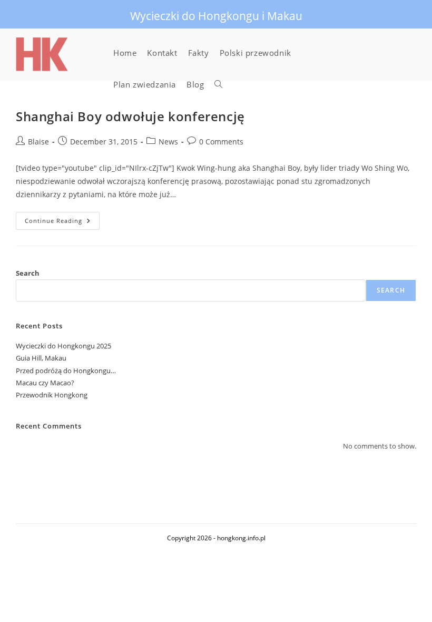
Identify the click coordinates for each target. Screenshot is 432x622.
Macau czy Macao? (45, 382)
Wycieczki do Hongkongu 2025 (63, 346)
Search (28, 273)
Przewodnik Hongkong (51, 395)
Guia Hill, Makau (41, 358)
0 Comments (221, 142)
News (168, 142)
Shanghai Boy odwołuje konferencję (130, 116)
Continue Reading (62, 223)
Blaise (38, 142)
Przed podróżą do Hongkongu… (66, 370)
